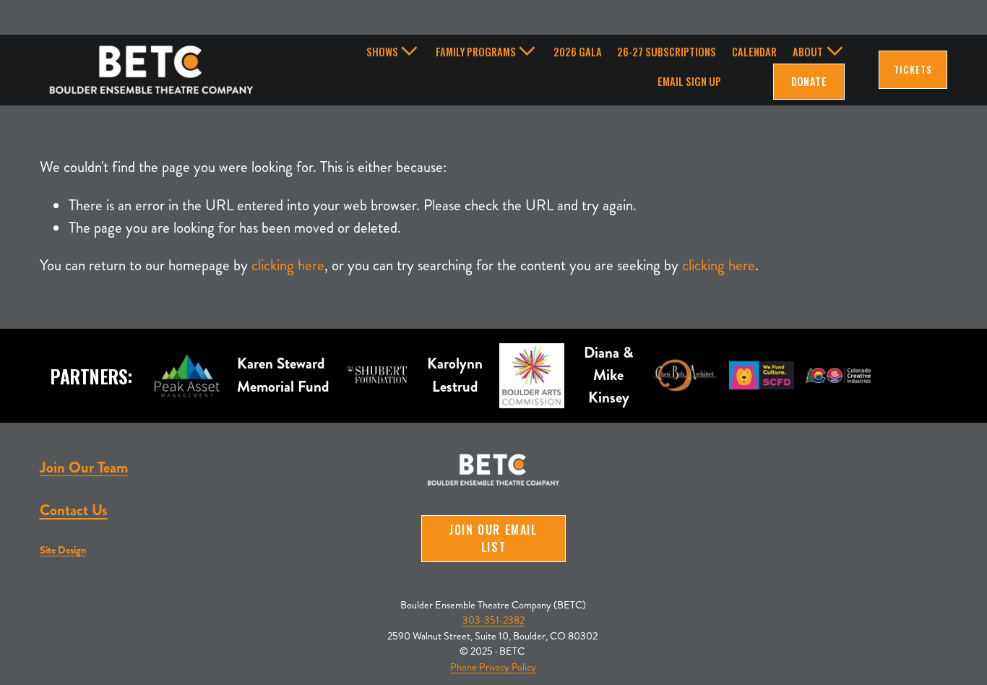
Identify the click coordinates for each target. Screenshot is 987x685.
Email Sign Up (689, 81)
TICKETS (912, 70)
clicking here (287, 265)
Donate (809, 81)
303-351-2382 (493, 620)
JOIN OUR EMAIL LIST (493, 538)
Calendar (754, 51)
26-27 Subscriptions (666, 51)
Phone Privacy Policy (493, 667)
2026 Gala (577, 51)
